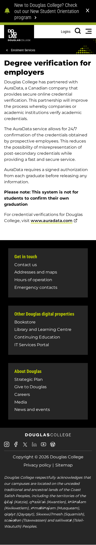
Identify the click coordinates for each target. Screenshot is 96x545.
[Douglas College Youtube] (43, 446)
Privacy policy (37, 465)
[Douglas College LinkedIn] (34, 446)
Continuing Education (37, 337)
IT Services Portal (31, 344)
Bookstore (25, 322)
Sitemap (64, 465)
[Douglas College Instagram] (6, 446)
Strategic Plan (28, 379)
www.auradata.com (51, 220)
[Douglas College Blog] (52, 446)
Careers (22, 394)
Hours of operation (33, 279)
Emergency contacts (35, 287)
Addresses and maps (35, 272)
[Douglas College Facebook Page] (15, 446)
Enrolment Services (23, 50)
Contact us (25, 264)
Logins (65, 32)
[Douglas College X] (25, 446)
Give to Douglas (30, 386)
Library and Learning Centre (42, 329)
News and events (32, 409)
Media (20, 402)
